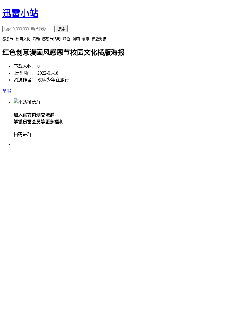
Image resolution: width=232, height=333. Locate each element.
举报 (6, 91)
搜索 (61, 29)
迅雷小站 (20, 13)
